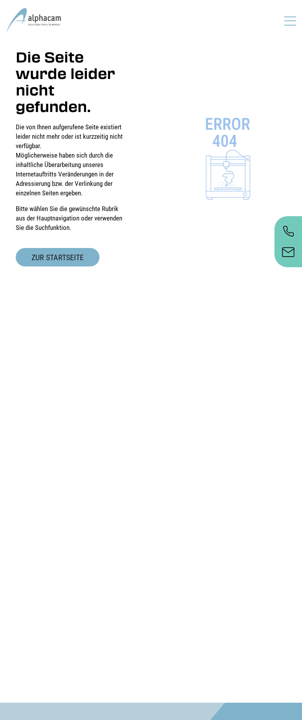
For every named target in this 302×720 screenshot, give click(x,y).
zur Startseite (57, 257)
